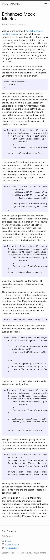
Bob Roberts (11, 4)
